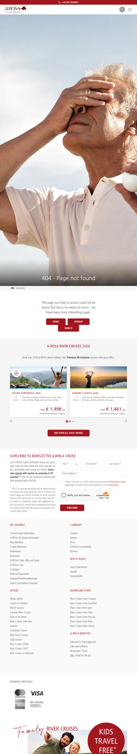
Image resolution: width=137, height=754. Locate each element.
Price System (40, 411)
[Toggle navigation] (129, 9)
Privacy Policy (112, 484)
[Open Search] (122, 9)
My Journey (17, 525)
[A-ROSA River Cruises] (15, 9)
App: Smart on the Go (80, 655)
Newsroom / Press (78, 651)
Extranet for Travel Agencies (83, 642)
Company (76, 525)
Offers (14, 590)
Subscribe (72, 507)
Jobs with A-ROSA (79, 646)
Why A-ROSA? (78, 559)
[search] (122, 9)
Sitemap (78, 321)
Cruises (20, 288)
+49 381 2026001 (70, 2)
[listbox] (70, 463)
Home (56, 321)
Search (69, 328)
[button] (67, 421)
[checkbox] (61, 481)
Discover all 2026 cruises (68, 432)
